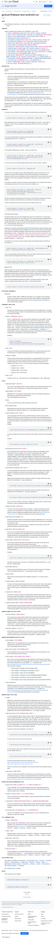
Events (42, 916)
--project (32, 864)
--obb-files (30, 41)
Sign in (50, 1)
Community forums (19, 914)
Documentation (9, 11)
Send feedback (47, 15)
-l (38, 56)
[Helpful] (49, 11)
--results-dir (10, 46)
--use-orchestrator (39, 51)
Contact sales (5, 922)
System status (18, 920)
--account (41, 860)
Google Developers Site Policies (39, 903)
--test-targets (11, 51)
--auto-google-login (18, 36)
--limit (22, 61)
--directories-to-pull (13, 38)
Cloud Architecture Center (32, 922)
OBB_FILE (43, 41)
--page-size (33, 61)
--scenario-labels (12, 48)
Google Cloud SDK (10, 6)
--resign (48, 51)
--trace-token (45, 864)
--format (37, 862)
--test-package (11, 50)
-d (46, 55)
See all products (5, 914)
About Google (5, 930)
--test (27, 33)
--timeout (37, 33)
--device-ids (28, 55)
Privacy (10, 930)
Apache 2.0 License (21, 903)
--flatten (31, 862)
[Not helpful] (51, 11)
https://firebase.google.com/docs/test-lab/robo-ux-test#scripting (25, 779)
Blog (42, 914)
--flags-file (23, 862)
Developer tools (17, 11)
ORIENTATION (27, 58)
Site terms (16, 930)
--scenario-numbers (33, 48)
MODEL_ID (41, 55)
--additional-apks (21, 34)
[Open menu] (2, 1)
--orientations (11, 58)
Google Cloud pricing (6, 916)
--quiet (38, 864)
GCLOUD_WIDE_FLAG (24, 63)
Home (3, 11)
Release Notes (18, 918)
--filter (9, 61)
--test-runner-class (31, 50)
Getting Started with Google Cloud (32, 917)
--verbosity (20, 865)
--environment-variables (14, 39)
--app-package (39, 34)
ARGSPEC (27, 31)
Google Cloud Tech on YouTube (45, 924)
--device (9, 33)
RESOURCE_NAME (26, 53)
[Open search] (34, 2)
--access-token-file (32, 860)
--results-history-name (30, 46)
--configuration (14, 862)
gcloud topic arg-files (32, 105)
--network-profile (36, 39)
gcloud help (11, 868)
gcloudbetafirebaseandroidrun (17, 886)
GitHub (29, 914)
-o (33, 58)
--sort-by (9, 63)
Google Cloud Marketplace (5, 919)
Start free (48, 6)
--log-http (25, 864)
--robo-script (11, 55)
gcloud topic (46, 273)
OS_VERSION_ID (35, 60)
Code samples (31, 919)
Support (16, 916)
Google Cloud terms (24, 930)
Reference (34, 11)
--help (43, 862)
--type (8, 34)
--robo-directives (12, 53)
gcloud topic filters (21, 826)
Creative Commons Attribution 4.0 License (39, 901)
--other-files (11, 43)
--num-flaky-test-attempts (14, 41)
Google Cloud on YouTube (46, 920)
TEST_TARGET (27, 51)
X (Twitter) (43, 918)
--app (32, 31)
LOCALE (34, 56)
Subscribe (24, 933)
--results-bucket (22, 45)
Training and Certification (33, 925)
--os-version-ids (11, 60)
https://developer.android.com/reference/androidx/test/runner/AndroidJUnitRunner (27, 664)
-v (29, 60)
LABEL (24, 48)
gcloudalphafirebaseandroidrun (18, 879)
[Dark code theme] (48, 116)
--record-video (11, 45)
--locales (23, 56)
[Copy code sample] (51, 116)
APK (31, 34)
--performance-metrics (39, 43)
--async (9, 36)
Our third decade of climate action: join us (39, 930)
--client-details (30, 36)
